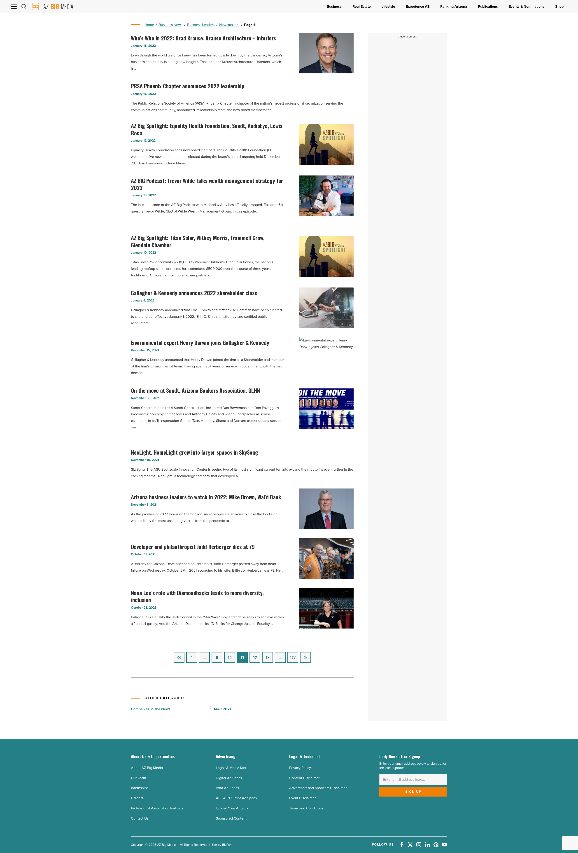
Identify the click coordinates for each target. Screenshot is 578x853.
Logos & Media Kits (231, 767)
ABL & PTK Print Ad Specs (236, 798)
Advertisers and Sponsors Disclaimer (318, 787)
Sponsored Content (231, 818)
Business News (170, 24)
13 (268, 657)
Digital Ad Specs (229, 778)
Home (149, 24)
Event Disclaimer (302, 798)
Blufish (227, 844)
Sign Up (413, 791)
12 (255, 657)
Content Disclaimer (304, 778)
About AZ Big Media (147, 767)
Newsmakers (229, 24)
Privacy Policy (300, 767)
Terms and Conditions (306, 808)
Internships (139, 787)
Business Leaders (200, 24)
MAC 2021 (222, 709)
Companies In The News (150, 709)
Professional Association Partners (157, 808)
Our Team (138, 778)
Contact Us (139, 818)
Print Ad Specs (227, 787)
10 (230, 657)
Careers (137, 798)
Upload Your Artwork (232, 808)
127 (293, 657)
